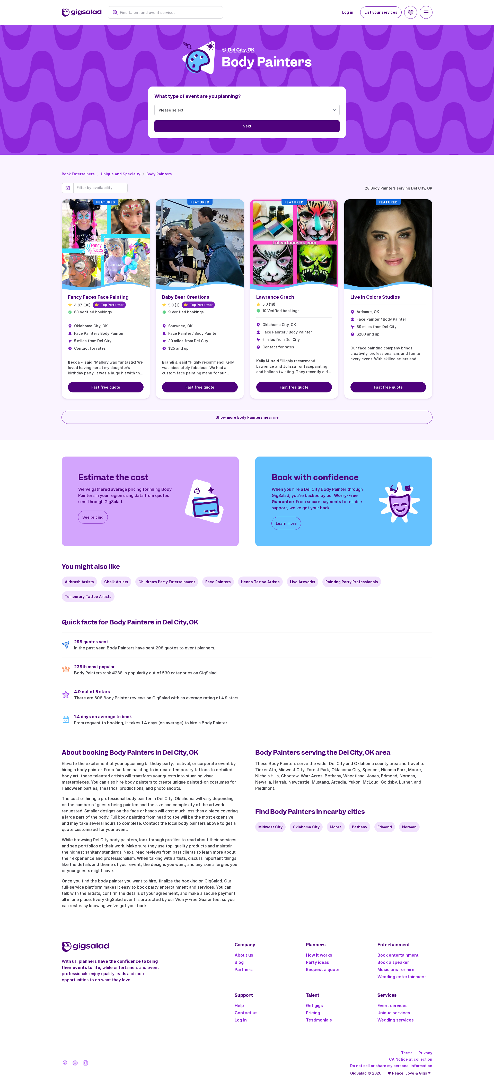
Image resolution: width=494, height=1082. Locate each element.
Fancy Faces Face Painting (98, 297)
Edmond (384, 827)
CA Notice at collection (410, 1059)
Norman (409, 827)
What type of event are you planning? (197, 96)
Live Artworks (302, 582)
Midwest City (270, 827)
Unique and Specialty (120, 174)
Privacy (425, 1053)
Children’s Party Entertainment (166, 582)
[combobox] (168, 12)
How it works (319, 955)
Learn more (286, 523)
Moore (336, 827)
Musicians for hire (395, 969)
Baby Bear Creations (185, 297)
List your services (381, 12)
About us (244, 955)
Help (239, 1005)
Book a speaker (393, 962)
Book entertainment (398, 955)
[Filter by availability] (100, 187)
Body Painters (159, 174)
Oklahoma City (306, 827)
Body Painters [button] (267, 62)
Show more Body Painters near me (247, 417)
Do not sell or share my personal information (391, 1065)
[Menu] (426, 12)
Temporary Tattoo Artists (88, 596)
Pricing (313, 1012)
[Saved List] (410, 12)
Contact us (246, 1012)
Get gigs (314, 1005)
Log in (347, 12)
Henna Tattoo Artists (260, 582)
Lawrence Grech (275, 297)
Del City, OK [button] (241, 50)
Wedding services (395, 1020)
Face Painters (218, 582)
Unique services (393, 1012)
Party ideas (317, 962)
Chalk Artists (116, 582)
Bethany (359, 827)
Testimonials (319, 1020)
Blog (239, 962)
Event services (392, 1005)
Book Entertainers (78, 174)
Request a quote (323, 969)
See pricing (92, 517)
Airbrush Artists (79, 582)
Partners (244, 969)
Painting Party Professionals (351, 582)
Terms (406, 1053)
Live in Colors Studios (375, 297)
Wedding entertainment (401, 976)
